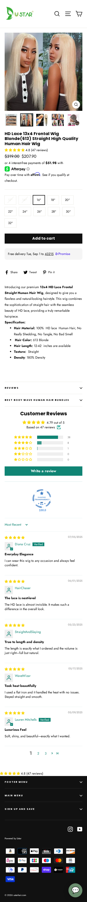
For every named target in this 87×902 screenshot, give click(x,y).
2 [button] (38, 753)
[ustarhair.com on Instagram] (70, 829)
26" (39, 211)
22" (10, 211)
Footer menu (16, 782)
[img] (15, 537)
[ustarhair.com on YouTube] (79, 829)
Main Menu (14, 795)
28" (54, 211)
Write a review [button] (43, 471)
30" (68, 211)
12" (10, 200)
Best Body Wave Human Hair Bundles (37, 400)
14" (24, 200)
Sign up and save (20, 809)
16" (39, 200)
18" (53, 200)
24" (25, 211)
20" (67, 200)
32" (10, 223)
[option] (43, 72)
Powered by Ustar (13, 838)
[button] (15, 150)
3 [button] (46, 753)
